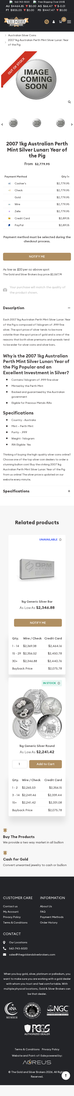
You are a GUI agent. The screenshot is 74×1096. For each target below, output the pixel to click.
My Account (11, 911)
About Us (46, 906)
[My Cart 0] (61, 22)
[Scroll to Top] (65, 1075)
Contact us (10, 906)
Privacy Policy (12, 917)
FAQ (43, 911)
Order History (48, 922)
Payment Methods (52, 917)
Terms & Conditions (15, 922)
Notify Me (37, 257)
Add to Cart (45, 764)
